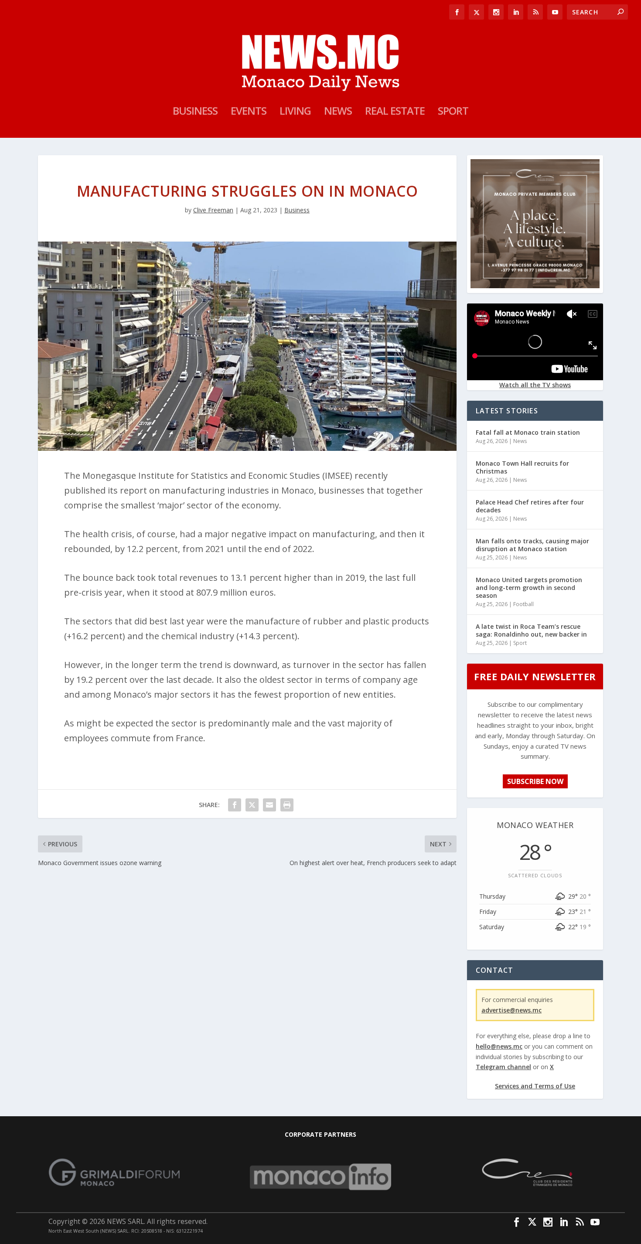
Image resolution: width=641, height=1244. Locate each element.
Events (248, 112)
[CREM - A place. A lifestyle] (535, 286)
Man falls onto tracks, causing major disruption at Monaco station (532, 545)
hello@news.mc (499, 1046)
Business (195, 112)
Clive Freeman (213, 210)
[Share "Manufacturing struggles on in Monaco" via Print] (287, 805)
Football (523, 604)
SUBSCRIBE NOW (535, 781)
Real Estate (395, 112)
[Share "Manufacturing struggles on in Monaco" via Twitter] (252, 805)
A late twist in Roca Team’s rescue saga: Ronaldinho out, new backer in (531, 630)
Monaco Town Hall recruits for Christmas (522, 467)
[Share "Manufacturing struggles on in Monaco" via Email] (269, 805)
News (338, 112)
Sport (453, 112)
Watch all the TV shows (535, 385)
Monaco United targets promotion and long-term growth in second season (529, 588)
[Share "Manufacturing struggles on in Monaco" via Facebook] (234, 805)
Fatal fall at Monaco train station (528, 432)
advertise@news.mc (511, 1010)
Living (295, 112)
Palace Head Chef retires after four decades (530, 506)
